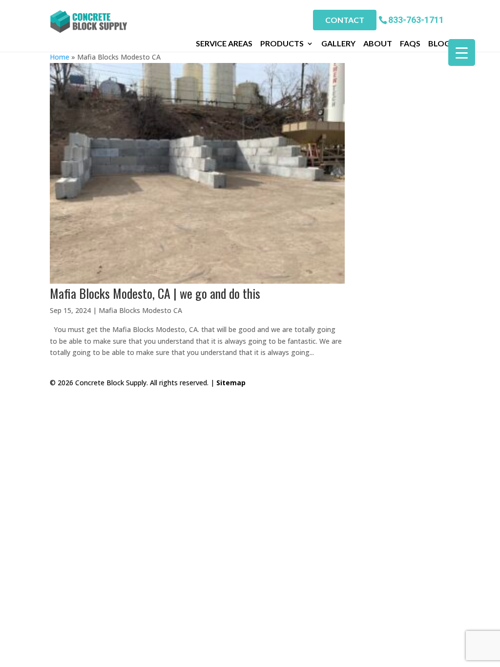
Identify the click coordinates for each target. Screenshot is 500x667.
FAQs (410, 43)
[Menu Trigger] (461, 52)
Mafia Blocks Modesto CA (140, 310)
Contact (344, 19)
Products (282, 43)
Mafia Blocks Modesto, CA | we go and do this (155, 293)
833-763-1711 (416, 19)
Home (59, 57)
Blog (439, 43)
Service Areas (224, 43)
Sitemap (231, 382)
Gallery (338, 43)
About (377, 43)
